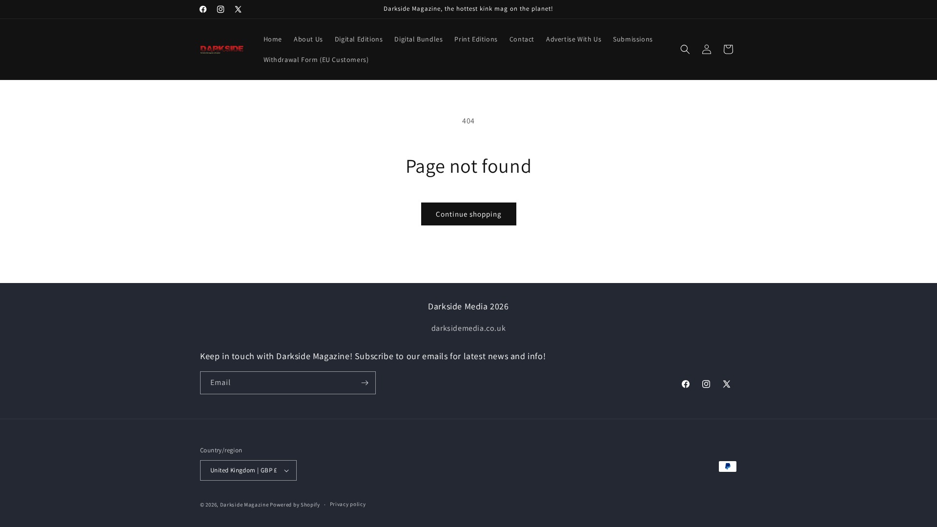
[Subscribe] (364, 382)
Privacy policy (348, 504)
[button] (685, 49)
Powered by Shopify (295, 504)
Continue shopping (469, 214)
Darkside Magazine (244, 504)
